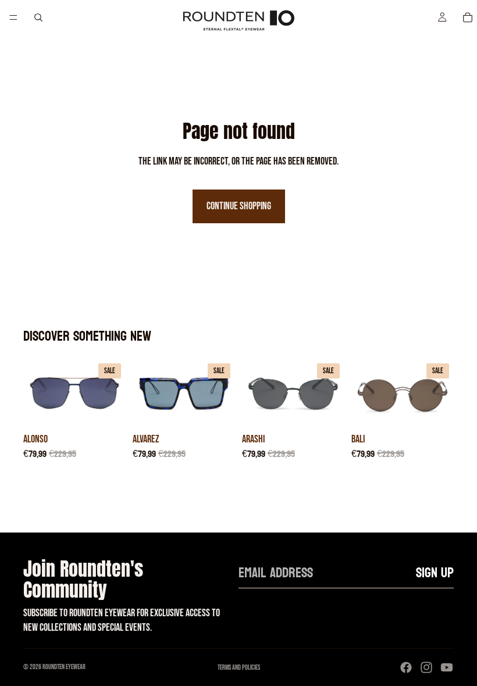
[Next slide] (113, 393)
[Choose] (107, 409)
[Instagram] (426, 667)
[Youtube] (447, 667)
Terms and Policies (239, 667)
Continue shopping (239, 206)
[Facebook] (406, 667)
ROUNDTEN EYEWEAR (64, 667)
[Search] (38, 17)
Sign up (435, 572)
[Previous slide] (36, 393)
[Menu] (13, 17)
